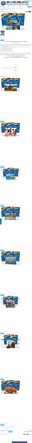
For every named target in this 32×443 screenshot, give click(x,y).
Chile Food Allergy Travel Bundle (4, 248)
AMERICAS (8, 8)
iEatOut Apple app (16, 55)
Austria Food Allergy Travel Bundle (4, 165)
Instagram (28, 0)
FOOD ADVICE (22, 8)
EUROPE (13, 8)
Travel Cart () (29, 6)
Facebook (25, 0)
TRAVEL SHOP (3, 8)
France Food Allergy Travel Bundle (4, 377)
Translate (14, 6)
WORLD (17, 8)
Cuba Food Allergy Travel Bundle (4, 293)
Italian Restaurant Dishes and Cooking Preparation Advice (7, 51)
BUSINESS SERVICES (4, 9)
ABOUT (10, 9)
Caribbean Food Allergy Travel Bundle (4, 204)
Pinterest (29, 0)
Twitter (24, 0)
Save (27, 11)
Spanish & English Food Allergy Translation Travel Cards (6, 47)
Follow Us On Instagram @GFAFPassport (7, 426)
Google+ (31, 0)
